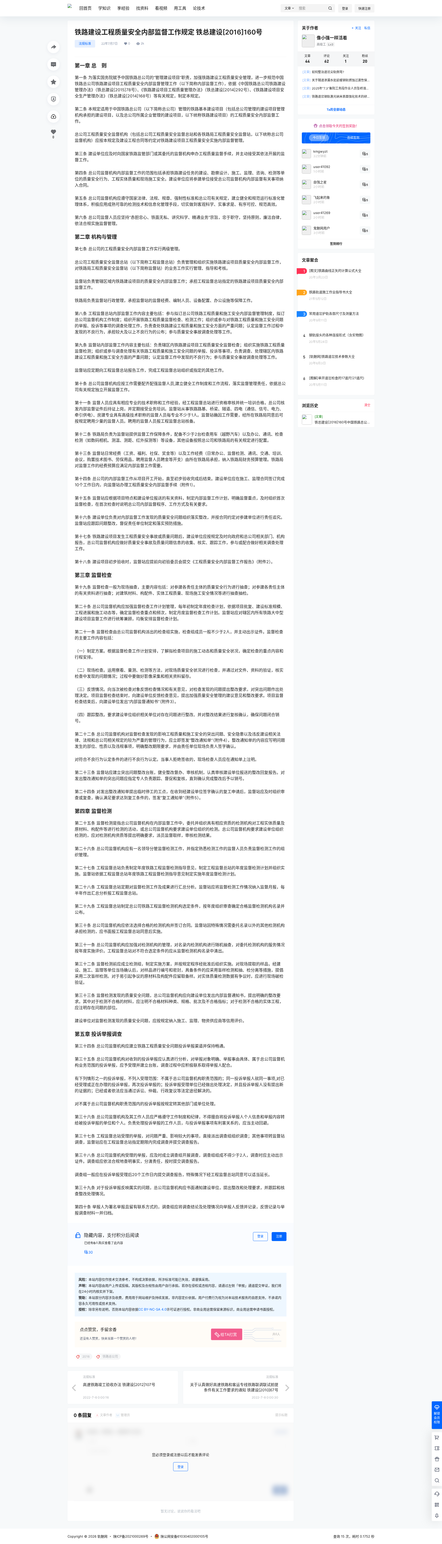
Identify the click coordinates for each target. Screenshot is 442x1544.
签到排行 (336, 244)
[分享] (53, 47)
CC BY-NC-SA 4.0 (152, 1309)
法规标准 (85, 44)
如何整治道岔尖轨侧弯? (323, 72)
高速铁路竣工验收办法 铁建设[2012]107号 (119, 1384)
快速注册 (364, 8)
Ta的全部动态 (336, 109)
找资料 (142, 8)
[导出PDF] (53, 116)
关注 (358, 28)
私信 (367, 28)
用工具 (180, 8)
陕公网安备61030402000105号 (184, 1536)
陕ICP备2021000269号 (130, 1536)
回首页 (85, 8)
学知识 (104, 8)
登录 (345, 8)
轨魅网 (101, 1536)
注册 (279, 1236)
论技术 (199, 8)
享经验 (123, 8)
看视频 (161, 8)
